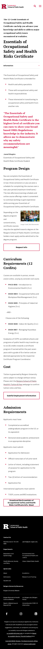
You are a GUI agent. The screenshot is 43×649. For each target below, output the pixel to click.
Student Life (7, 580)
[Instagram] (21, 614)
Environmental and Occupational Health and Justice (30, 555)
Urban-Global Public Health (30, 561)
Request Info (21, 247)
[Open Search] (35, 6)
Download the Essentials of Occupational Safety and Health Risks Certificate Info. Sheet (21, 502)
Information (8, 65)
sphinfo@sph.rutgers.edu (30, 542)
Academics (25, 573)
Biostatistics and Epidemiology (8, 554)
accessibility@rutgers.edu (15, 633)
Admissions (7, 577)
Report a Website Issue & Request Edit (10, 604)
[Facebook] (6, 614)
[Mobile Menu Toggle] (40, 6)
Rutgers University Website (11, 590)
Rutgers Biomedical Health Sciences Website (11, 598)
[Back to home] (19, 527)
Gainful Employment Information (21, 395)
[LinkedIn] (36, 614)
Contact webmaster (29, 644)
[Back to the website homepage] (13, 6)
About (5, 573)
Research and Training (29, 577)
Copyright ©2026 (10, 641)
